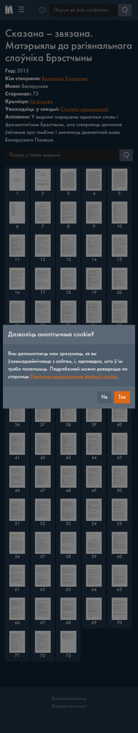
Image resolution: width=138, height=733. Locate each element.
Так (122, 397)
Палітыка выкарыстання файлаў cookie (73, 376)
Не (104, 397)
